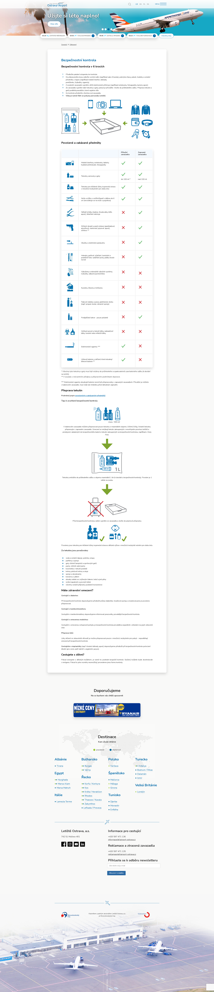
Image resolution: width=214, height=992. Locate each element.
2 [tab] (106, 29)
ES (148, 4)
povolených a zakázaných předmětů (90, 395)
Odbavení (73, 45)
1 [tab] (103, 29)
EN (141, 4)
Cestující (64, 45)
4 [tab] (111, 29)
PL (144, 4)
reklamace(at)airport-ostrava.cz (122, 854)
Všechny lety (166, 36)
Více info (54, 24)
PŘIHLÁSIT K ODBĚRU (116, 873)
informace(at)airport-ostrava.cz (122, 839)
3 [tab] (108, 29)
